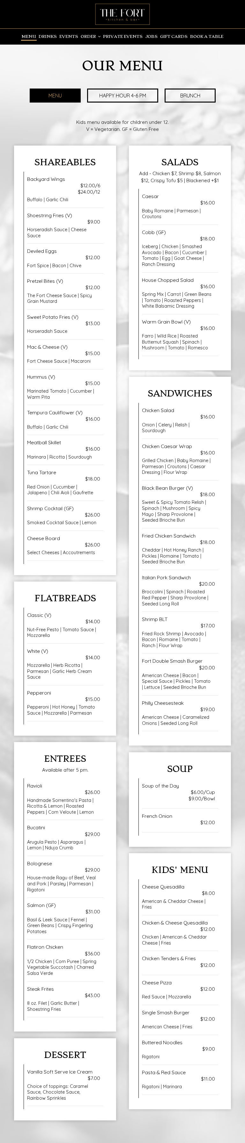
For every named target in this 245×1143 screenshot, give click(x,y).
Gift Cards (174, 36)
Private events (123, 36)
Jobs (151, 36)
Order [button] (89, 36)
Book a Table (206, 36)
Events (68, 36)
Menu (29, 36)
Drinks (48, 36)
